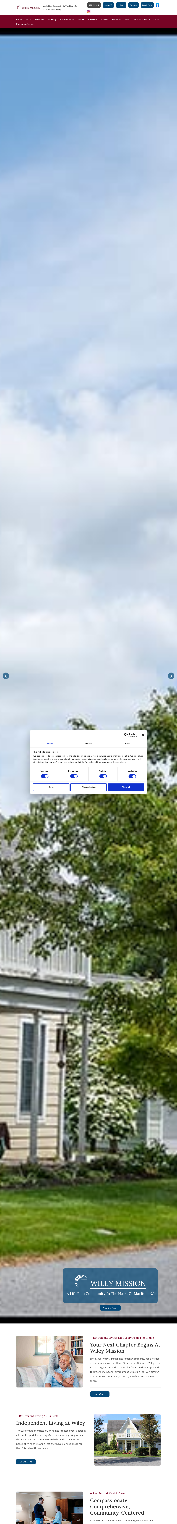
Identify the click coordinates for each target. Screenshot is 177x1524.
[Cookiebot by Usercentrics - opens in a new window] (126, 735)
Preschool (92, 19)
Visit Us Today (110, 1308)
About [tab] (127, 743)
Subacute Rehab (67, 19)
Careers (104, 19)
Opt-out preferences (25, 24)
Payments (133, 5)
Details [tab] (88, 743)
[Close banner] (143, 735)
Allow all (126, 787)
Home (19, 19)
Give (121, 5)
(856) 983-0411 (94, 5)
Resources (116, 19)
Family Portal (147, 5)
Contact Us (108, 5)
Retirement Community (45, 19)
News (127, 19)
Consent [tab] (50, 743)
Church (81, 19)
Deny (51, 787)
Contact (157, 19)
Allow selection (88, 787)
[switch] (74, 776)
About (28, 19)
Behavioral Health (141, 19)
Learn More (100, 1394)
